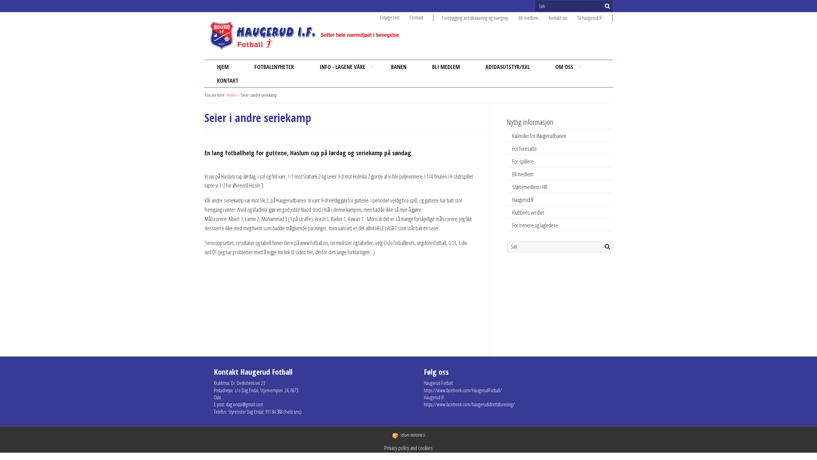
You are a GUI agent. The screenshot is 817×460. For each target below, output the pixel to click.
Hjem (223, 67)
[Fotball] (309, 35)
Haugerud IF (523, 199)
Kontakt (227, 80)
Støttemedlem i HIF (530, 187)
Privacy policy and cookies (408, 448)
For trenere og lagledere (535, 225)
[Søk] (607, 6)
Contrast (416, 17)
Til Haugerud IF (589, 17)
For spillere (523, 161)
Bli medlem (528, 17)
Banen (399, 67)
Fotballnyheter (274, 67)
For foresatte (524, 148)
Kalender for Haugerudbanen (539, 136)
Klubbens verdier (528, 212)
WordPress (413, 435)
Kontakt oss (558, 17)
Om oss (564, 67)
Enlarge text (390, 17)
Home (232, 95)
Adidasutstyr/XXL (507, 67)
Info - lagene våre (342, 67)
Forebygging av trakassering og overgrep (475, 17)
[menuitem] (480, 18)
